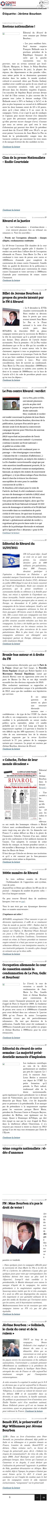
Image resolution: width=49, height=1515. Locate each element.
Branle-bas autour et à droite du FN (23, 656)
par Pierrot (19, 23)
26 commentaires (38, 388)
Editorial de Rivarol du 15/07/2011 (19, 545)
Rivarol (42, 788)
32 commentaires (38, 1200)
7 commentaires (38, 540)
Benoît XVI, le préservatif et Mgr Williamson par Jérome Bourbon (22, 1426)
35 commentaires (38, 1419)
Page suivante (43, 1500)
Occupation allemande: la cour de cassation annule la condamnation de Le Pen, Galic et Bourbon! (24, 971)
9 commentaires (38, 756)
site (22, 901)
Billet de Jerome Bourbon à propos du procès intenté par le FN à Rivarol (23, 297)
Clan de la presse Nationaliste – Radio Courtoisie (24, 159)
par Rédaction (21, 217)
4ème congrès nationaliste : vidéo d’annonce (24, 1150)
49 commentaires (38, 1322)
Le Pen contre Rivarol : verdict (24, 391)
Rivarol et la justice (16, 220)
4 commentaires (38, 1045)
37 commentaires (38, 290)
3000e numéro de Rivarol (20, 872)
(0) (44, 154)
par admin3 (19, 756)
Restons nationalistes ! (19, 26)
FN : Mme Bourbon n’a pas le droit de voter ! (23, 1205)
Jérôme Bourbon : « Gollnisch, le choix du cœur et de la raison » (24, 1329)
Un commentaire (38, 869)
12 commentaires (38, 217)
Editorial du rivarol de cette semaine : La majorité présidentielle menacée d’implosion (24, 1052)
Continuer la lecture (11, 147)
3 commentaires (38, 961)
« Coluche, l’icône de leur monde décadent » (20, 761)
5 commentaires (38, 1145)
